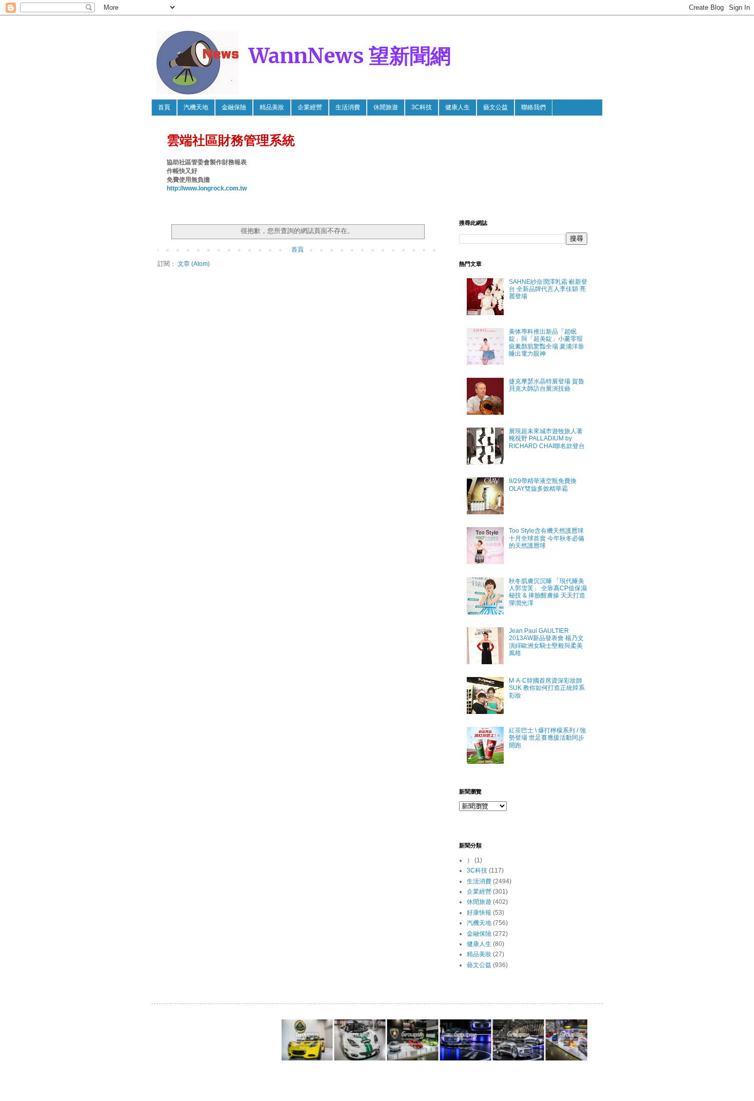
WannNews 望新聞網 (350, 56)
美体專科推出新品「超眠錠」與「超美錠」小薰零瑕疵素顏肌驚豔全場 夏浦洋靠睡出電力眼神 (546, 342)
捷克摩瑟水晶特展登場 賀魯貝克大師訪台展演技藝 (546, 385)
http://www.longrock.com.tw (207, 188)
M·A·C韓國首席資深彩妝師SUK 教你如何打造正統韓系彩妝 (547, 688)
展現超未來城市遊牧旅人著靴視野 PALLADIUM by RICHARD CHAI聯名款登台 (547, 439)
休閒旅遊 (385, 107)
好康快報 (479, 912)
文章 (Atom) (193, 263)
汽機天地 (196, 107)
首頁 (164, 107)
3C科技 (421, 107)
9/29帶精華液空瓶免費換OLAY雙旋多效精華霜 (543, 484)
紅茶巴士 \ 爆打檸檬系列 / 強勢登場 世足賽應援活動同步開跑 (547, 738)
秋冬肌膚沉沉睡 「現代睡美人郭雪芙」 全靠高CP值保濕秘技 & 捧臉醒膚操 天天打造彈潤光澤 (548, 592)
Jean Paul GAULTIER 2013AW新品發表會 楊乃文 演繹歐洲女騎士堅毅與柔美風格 (546, 641)
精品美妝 (272, 107)
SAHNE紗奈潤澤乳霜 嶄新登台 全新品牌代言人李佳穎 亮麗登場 (548, 289)
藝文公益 (495, 107)
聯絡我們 (533, 107)
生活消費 (347, 107)
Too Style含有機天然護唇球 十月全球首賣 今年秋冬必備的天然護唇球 (546, 538)
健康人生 (457, 107)
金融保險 (234, 107)
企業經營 (309, 107)
